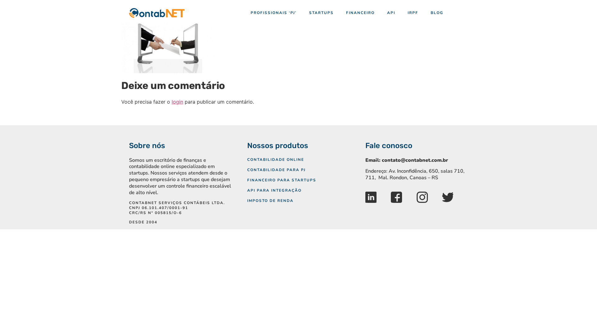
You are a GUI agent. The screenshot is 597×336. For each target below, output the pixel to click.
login (177, 102)
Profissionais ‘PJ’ (274, 12)
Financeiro (360, 12)
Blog (437, 12)
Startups (321, 12)
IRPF (413, 12)
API (391, 12)
